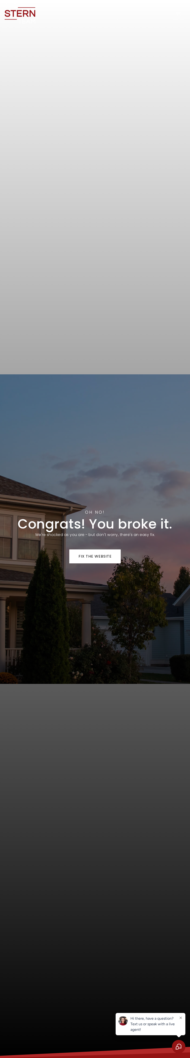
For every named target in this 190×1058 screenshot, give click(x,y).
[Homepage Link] (20, 13)
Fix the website (95, 556)
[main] (95, 529)
